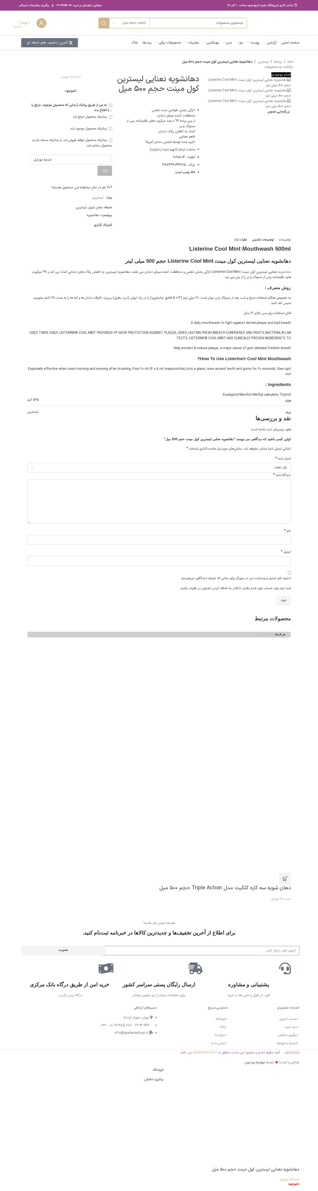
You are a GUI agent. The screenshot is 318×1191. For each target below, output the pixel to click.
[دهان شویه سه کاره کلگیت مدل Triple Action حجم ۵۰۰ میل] (173, 754)
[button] (285, 879)
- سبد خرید (292, 1027)
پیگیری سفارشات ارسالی (34, 5)
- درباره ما (221, 1035)
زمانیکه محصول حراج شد (90, 116)
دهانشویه (93, 215)
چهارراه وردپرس (255, 1062)
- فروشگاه (222, 1019)
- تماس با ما (219, 1043)
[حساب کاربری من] (41, 23)
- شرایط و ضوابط (288, 1043)
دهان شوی (95, 207)
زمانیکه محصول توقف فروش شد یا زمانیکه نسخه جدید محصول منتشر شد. (72, 143)
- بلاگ (224, 1027)
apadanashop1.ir (205, 1052)
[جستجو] (103, 23)
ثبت (104, 170)
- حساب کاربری (289, 1019)
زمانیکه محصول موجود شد (89, 128)
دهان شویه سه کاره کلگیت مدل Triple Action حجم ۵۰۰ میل (225, 888)
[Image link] (35, 1023)
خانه (290, 61)
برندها (278, 61)
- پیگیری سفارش (288, 1035)
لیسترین (263, 61)
